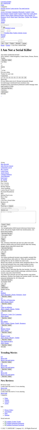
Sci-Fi (8, 17)
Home (2, 45)
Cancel (11, 206)
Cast (6, 43)
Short (12, 17)
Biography (21, 12)
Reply (3, 239)
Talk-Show (21, 17)
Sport (16, 17)
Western (35, 17)
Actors (25, 33)
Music (12, 15)
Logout (3, 36)
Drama (11, 13)
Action (3, 12)
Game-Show (33, 13)
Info (3, 43)
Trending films (8, 33)
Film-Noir (26, 13)
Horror (8, 15)
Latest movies (14, 8)
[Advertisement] (19, 119)
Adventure (8, 12)
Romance (3, 17)
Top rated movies (24, 8)
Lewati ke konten (6, 1)
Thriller (27, 17)
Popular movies (5, 8)
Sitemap (7, 415)
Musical (16, 15)
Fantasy (20, 13)
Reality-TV (31, 15)
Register (3, 35)
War (31, 17)
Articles (20, 33)
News (26, 15)
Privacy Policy (9, 410)
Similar (24, 43)
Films (6, 398)
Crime (32, 12)
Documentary (5, 13)
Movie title (4, 388)
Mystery (21, 15)
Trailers (15, 33)
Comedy (27, 12)
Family (16, 13)
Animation (15, 12)
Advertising (8, 411)
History (3, 15)
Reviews (18, 43)
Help (6, 413)
